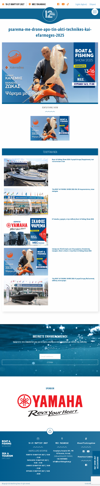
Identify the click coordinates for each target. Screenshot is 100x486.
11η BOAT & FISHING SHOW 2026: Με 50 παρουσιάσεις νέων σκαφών (73, 190)
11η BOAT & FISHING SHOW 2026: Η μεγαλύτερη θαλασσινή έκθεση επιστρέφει (73, 280)
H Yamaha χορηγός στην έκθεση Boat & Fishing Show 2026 (73, 219)
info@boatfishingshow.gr (62, 461)
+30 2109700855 (62, 459)
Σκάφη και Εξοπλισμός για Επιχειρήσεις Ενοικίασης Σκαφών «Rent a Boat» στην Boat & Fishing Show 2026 (71, 250)
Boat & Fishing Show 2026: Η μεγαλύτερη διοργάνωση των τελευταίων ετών (73, 160)
